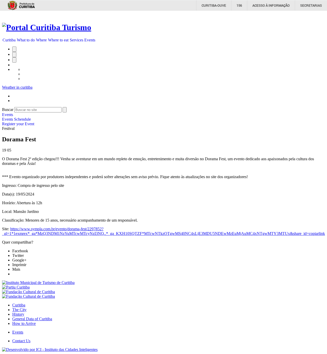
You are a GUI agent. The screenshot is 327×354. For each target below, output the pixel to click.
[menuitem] (9, 40)
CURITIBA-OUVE (214, 5)
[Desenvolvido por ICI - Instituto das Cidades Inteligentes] (50, 349)
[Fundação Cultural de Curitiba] (28, 292)
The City (19, 309)
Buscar (7, 109)
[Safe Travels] (28, 296)
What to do (26, 40)
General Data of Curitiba (32, 319)
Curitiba (9, 40)
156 (239, 5)
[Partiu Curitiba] (16, 287)
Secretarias (311, 5)
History (18, 314)
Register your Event (18, 124)
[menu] (18, 119)
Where (41, 40)
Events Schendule (16, 119)
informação (271, 5)
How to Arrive (24, 323)
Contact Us (21, 341)
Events (89, 40)
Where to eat (58, 40)
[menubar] (49, 40)
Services (76, 40)
